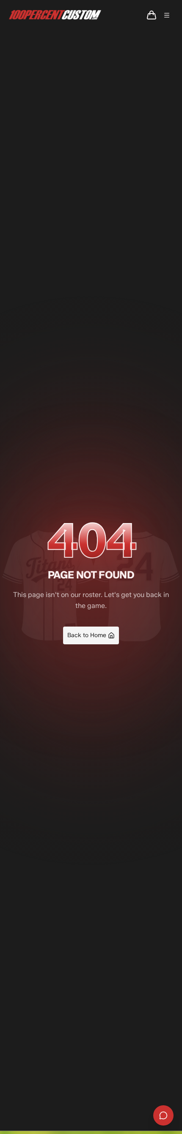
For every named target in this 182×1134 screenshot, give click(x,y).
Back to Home (86, 635)
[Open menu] (167, 15)
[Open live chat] (163, 1115)
